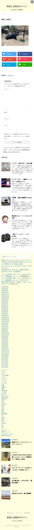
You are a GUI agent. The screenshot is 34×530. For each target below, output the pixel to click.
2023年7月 (4, 288)
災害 (2, 406)
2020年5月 (4, 307)
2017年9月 (4, 355)
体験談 (3, 387)
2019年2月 (4, 328)
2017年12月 (5, 349)
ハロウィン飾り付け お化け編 (22, 163)
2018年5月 (4, 340)
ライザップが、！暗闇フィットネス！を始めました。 (22, 180)
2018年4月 (4, 342)
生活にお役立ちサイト (17, 6)
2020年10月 (5, 298)
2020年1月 (4, 315)
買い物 (3, 423)
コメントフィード (7, 433)
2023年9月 (4, 286)
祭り (2, 408)
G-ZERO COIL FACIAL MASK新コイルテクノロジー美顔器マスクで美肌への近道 (22, 457)
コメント (6, 89)
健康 (2, 389)
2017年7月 (4, 359)
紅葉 (2, 410)
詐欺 (2, 421)
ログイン (4, 430)
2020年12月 (5, 294)
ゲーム (3, 377)
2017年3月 (4, 367)
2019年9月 (4, 323)
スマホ (3, 379)
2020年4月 (4, 309)
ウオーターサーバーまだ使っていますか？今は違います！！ (22, 469)
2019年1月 (4, 330)
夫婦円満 (4, 390)
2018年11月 (5, 332)
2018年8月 (4, 336)
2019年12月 (5, 317)
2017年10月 (5, 353)
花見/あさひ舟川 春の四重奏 (11, 271)
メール (6, 119)
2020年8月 (4, 302)
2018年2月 (4, 346)
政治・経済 (5, 396)
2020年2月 (4, 313)
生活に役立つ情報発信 (17, 521)
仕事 (2, 385)
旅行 (2, 402)
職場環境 (4, 413)
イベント (4, 369)
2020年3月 (4, 311)
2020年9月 (4, 300)
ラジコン (4, 383)
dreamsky (10, 75)
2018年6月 (4, 338)
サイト (6, 125)
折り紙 (3, 394)
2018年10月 (5, 334)
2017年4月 (4, 365)
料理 (2, 400)
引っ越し (4, 392)
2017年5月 (4, 363)
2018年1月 (4, 348)
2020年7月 (4, 304)
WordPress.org (6, 435)
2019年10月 (5, 321)
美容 (2, 411)
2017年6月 (4, 361)
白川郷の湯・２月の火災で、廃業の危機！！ (15, 269)
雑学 (2, 427)
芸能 (2, 417)
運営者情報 (27, 513)
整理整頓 (4, 398)
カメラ (3, 371)
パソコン (4, 381)
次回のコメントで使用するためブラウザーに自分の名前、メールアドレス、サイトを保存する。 (16, 136)
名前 (5, 112)
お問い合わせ (10, 513)
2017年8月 (4, 357)
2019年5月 (4, 327)
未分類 (3, 404)
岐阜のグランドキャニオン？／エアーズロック (16, 260)
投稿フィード (5, 431)
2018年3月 (4, 344)
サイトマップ (19, 513)
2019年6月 (4, 325)
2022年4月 (4, 292)
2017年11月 (5, 351)
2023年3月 (4, 290)
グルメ (3, 373)
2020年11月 (5, 296)
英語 (2, 419)
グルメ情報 (5, 375)
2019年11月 (5, 319)
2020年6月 (4, 306)
